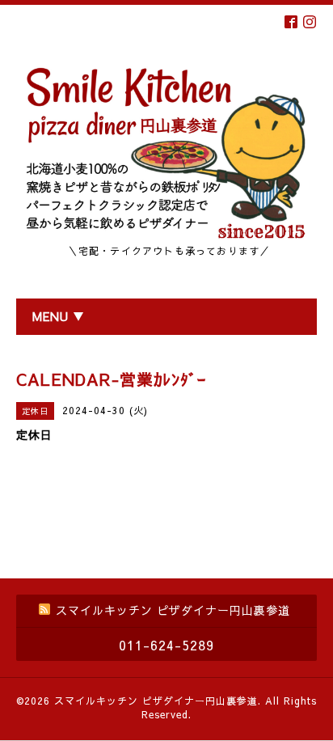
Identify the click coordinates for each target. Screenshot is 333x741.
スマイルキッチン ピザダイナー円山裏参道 (156, 700)
